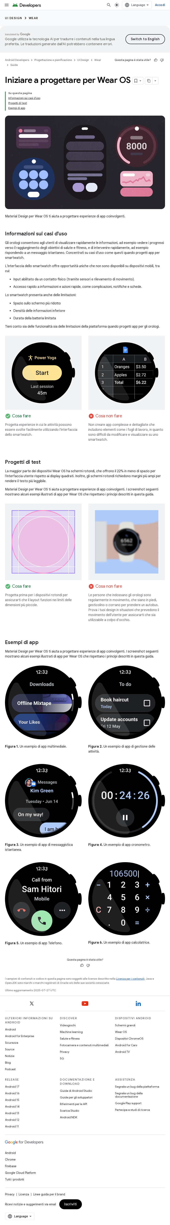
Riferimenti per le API (73, 1104)
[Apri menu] (6, 5)
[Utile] (156, 60)
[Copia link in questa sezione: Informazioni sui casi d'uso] (71, 234)
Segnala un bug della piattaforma (137, 1086)
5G (62, 1058)
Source (9, 1049)
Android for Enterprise (19, 1036)
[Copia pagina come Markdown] (149, 80)
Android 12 (12, 1120)
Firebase (10, 1166)
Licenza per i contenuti (130, 978)
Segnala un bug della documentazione (129, 1094)
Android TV (122, 1052)
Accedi (160, 5)
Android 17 (12, 1086)
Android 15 (12, 1100)
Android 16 (12, 1093)
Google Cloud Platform (20, 1173)
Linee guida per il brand (49, 1194)
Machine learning (71, 1032)
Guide (14, 65)
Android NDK (68, 1117)
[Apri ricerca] (108, 4)
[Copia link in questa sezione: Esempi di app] (43, 642)
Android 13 (12, 1113)
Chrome (10, 1159)
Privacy (64, 1052)
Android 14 (12, 1106)
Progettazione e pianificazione (53, 60)
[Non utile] (162, 60)
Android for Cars (126, 1045)
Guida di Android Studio (76, 1091)
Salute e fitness (70, 1038)
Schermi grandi (125, 1025)
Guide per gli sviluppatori (76, 1097)
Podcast (10, 1069)
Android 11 (12, 1126)
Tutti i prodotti (14, 1179)
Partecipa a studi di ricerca (132, 1110)
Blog (8, 1062)
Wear (33, 18)
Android (10, 1029)
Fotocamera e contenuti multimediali (84, 1045)
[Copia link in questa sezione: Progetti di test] (45, 462)
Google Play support (128, 1103)
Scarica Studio (69, 1110)
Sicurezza (11, 1043)
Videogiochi (68, 1025)
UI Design (13, 18)
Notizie (9, 1056)
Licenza (24, 1194)
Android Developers (17, 60)
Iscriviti (70, 1204)
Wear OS (121, 1032)
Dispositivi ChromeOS (129, 1038)
